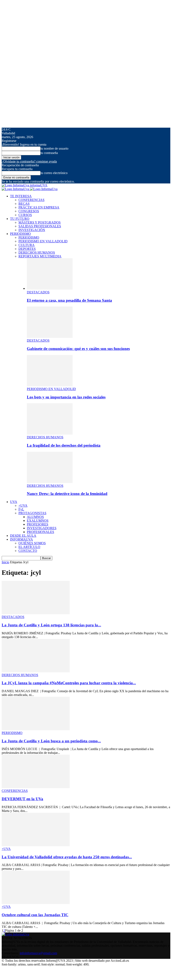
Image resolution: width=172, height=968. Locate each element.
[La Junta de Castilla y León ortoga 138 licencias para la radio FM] (36, 613)
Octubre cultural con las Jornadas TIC (35, 915)
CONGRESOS (28, 211)
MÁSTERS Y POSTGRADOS (39, 222)
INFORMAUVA (21, 539)
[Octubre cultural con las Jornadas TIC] (36, 903)
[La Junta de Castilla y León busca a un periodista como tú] (36, 729)
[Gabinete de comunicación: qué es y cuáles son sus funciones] (50, 336)
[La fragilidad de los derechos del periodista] (50, 433)
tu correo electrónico (54, 173)
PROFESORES (37, 524)
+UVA (22, 505)
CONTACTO (27, 550)
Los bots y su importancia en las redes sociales (66, 397)
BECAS (24, 203)
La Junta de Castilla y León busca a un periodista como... (51, 741)
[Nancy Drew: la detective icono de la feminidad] (50, 482)
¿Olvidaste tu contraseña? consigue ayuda (29, 161)
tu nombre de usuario (54, 148)
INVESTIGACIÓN (31, 230)
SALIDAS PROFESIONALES (39, 226)
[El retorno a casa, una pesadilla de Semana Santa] (50, 288)
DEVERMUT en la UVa (22, 799)
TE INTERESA (21, 196)
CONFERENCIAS (31, 200)
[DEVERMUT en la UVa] (36, 787)
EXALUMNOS (37, 520)
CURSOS (25, 215)
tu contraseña (49, 153)
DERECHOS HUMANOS (36, 252)
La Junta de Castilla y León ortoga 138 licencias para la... (51, 625)
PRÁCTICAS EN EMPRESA (38, 207)
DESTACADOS (38, 292)
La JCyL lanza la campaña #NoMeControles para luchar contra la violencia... (69, 683)
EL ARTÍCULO (29, 547)
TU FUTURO (19, 218)
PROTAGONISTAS (32, 513)
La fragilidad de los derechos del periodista (63, 445)
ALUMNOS (35, 517)
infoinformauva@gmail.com (38, 953)
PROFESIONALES (40, 532)
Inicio (5, 562)
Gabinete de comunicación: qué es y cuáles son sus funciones (78, 348)
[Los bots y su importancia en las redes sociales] (50, 385)
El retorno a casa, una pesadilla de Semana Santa (69, 300)
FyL (21, 509)
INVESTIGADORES (41, 528)
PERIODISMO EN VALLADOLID (43, 241)
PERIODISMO (20, 233)
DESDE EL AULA (23, 535)
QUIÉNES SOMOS (32, 543)
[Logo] (16, 189)
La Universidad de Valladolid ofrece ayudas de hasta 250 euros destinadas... (67, 857)
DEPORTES (27, 249)
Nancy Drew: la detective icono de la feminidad (67, 493)
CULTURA (26, 245)
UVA (13, 502)
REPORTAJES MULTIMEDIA (39, 256)
